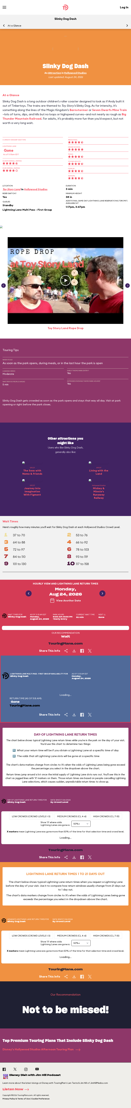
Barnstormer (79, 110)
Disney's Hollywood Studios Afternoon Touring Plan (38, 1049)
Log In (124, 7)
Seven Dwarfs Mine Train (109, 110)
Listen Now (13, 1089)
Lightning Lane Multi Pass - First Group (27, 209)
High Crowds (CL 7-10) (106, 816)
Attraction (54, 72)
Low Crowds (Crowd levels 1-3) (31, 816)
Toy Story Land (11, 189)
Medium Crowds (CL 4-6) (71, 816)
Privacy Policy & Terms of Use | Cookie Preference (26, 1099)
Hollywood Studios (75, 72)
